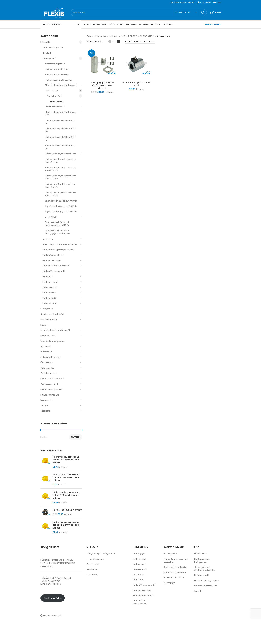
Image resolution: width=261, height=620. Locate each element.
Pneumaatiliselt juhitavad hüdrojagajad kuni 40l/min (57, 223)
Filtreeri (75, 437)
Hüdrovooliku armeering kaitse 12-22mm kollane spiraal (66, 525)
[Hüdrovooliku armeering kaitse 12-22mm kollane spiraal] (45, 527)
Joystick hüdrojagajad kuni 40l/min (61, 200)
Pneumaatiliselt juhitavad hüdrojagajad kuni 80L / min (57, 232)
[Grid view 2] (109, 41)
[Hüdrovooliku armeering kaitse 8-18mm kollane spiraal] (45, 497)
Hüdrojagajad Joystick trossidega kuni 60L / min (60, 177)
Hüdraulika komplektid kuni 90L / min (60, 147)
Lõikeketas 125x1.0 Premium (67, 510)
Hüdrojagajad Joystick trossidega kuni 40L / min (60, 169)
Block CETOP (51, 90)
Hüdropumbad (49, 292)
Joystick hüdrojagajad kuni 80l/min (61, 211)
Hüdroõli (44, 325)
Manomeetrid (46, 400)
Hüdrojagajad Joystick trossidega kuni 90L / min (60, 194)
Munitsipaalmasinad (49, 394)
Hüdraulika (45, 42)
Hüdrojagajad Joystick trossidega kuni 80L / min (60, 185)
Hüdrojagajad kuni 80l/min (57, 74)
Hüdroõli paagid (50, 287)
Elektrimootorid (47, 335)
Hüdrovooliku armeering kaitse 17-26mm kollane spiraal (66, 459)
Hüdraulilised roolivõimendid (56, 265)
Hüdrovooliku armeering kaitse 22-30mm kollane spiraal (66, 477)
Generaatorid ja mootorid (52, 378)
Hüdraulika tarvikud (52, 260)
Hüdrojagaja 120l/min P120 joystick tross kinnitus (102, 85)
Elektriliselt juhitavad (55, 106)
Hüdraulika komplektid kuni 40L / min (60, 122)
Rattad (197, 591)
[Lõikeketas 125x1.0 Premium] (45, 512)
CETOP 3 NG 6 (54, 96)
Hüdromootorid (50, 281)
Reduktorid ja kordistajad (52, 314)
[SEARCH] (203, 12)
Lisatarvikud (50, 216)
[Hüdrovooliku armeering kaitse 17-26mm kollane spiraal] (45, 461)
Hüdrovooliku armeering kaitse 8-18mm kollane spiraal (66, 495)
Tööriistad (45, 410)
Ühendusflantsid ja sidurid (52, 341)
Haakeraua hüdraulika (174, 577)
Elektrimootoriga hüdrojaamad (202, 560)
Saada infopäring (52, 597)
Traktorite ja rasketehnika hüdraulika (60, 244)
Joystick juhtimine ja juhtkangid (55, 330)
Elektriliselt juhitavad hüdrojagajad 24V (61, 113)
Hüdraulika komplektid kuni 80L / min (60, 138)
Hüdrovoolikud (49, 303)
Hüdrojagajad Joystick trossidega (60, 153)
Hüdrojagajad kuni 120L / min (58, 80)
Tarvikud (47, 53)
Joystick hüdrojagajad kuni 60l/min (61, 206)
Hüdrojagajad (49, 58)
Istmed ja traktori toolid (175, 572)
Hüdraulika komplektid (53, 255)
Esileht (90, 36)
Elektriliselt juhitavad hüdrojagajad (61, 85)
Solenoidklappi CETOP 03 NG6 (136, 84)
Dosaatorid (48, 238)
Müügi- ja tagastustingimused (101, 553)
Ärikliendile (92, 569)
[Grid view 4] (118, 41)
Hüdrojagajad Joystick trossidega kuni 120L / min (60, 160)
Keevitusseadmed (49, 384)
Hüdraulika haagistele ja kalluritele (59, 249)
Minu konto (92, 574)
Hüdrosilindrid (49, 298)
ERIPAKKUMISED (213, 24)
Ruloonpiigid (169, 582)
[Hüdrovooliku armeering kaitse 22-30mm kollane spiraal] (45, 479)
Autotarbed (46, 351)
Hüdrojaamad (46, 308)
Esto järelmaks (93, 564)
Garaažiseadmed (48, 373)
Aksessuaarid (56, 101)
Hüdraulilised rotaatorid (54, 271)
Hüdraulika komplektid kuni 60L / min (60, 130)
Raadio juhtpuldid (48, 319)
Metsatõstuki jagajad (55, 63)
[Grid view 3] (114, 41)
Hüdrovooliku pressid (53, 47)
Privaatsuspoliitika (95, 559)
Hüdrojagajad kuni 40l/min (57, 69)
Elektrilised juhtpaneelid (51, 389)
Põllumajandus (47, 368)
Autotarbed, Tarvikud (50, 357)
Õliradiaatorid (46, 362)
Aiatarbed (45, 346)
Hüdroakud (48, 276)
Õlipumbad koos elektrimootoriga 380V (205, 568)
